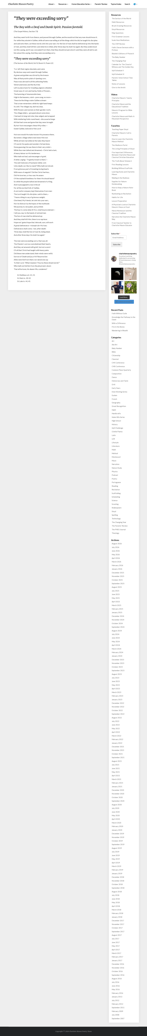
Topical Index (116, 4)
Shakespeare (116, 508)
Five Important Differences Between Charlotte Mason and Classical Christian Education (123, 154)
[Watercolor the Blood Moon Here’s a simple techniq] (130, 274)
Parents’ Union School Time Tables (122, 79)
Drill (113, 384)
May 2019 (116, 859)
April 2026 (116, 558)
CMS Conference (118, 366)
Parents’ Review (101, 4)
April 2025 (116, 602)
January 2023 (117, 699)
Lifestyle (115, 442)
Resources (62, 4)
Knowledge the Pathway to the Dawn (123, 318)
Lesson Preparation (119, 201)
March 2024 (116, 649)
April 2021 (116, 775)
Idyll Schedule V (118, 70)
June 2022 (116, 725)
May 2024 (116, 641)
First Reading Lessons (120, 164)
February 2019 (117, 870)
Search (127, 4)
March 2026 (116, 562)
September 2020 (118, 801)
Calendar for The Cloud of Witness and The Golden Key (123, 65)
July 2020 (115, 808)
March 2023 (116, 692)
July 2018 (115, 895)
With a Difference (119, 323)
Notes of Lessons (118, 84)
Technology (116, 518)
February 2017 (117, 957)
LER (113, 439)
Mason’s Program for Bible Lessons (122, 111)
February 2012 (117, 1004)
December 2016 (118, 964)
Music (114, 461)
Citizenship (116, 355)
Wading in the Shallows (120, 178)
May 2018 (116, 902)
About (51, 4)
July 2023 (115, 678)
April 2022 (116, 732)
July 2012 (115, 1000)
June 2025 (116, 594)
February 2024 (117, 652)
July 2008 (115, 1015)
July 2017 (115, 939)
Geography (116, 403)
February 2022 (117, 739)
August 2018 (117, 892)
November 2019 (118, 837)
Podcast (115, 475)
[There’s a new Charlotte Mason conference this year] (117, 287)
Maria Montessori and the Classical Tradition (122, 212)
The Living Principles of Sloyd (123, 149)
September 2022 (118, 714)
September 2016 (118, 975)
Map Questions (117, 33)
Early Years (116, 388)
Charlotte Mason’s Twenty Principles (122, 99)
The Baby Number (118, 57)
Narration (115, 464)
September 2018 (118, 888)
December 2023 (118, 660)
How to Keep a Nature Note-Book (123, 189)
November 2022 (118, 707)
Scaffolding (116, 493)
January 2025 (117, 612)
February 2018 (117, 913)
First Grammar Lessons (120, 37)
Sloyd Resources (118, 29)
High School (116, 421)
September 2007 (118, 1018)
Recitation (116, 490)
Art (113, 341)
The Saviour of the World (121, 18)
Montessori (116, 457)
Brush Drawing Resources (122, 26)
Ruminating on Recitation (121, 194)
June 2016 (116, 986)
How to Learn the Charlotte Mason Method (122, 140)
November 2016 (118, 968)
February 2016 (117, 993)
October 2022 (117, 710)
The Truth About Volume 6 (122, 161)
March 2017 (116, 953)
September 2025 (118, 583)
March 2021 (116, 779)
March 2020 (116, 823)
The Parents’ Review (119, 526)
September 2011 (118, 1007)
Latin (114, 435)
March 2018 (116, 910)
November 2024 (118, 620)
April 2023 (116, 689)
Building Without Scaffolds (122, 168)
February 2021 (117, 783)
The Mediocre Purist (119, 145)
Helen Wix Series (118, 417)
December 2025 (118, 573)
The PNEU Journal (119, 529)
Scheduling (116, 497)
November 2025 (118, 576)
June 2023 (116, 681)
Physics (115, 471)
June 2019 (116, 855)
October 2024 (117, 623)
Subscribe (115, 233)
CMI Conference (118, 363)
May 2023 (116, 685)
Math (114, 450)
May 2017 (116, 946)
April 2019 (116, 863)
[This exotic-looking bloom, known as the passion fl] (130, 287)
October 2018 (117, 884)
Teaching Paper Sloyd (120, 129)
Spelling (115, 515)
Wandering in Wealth (120, 330)
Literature (116, 446)
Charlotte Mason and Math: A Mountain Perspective (123, 117)
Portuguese (116, 482)
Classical (115, 359)
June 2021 (116, 768)
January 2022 (117, 743)
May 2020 (116, 815)
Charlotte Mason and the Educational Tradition (121, 105)
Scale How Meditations (120, 40)
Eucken (114, 395)
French (114, 399)
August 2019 (117, 848)
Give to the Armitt (119, 87)
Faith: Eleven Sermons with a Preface (123, 48)
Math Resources (118, 22)
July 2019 (115, 852)
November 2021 (118, 750)
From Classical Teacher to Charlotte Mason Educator (122, 224)
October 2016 (117, 971)
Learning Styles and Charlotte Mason (123, 173)
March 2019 (116, 866)
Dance (114, 377)
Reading (115, 486)
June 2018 (116, 899)
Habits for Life (117, 197)
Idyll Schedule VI (118, 74)
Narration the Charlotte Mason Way (124, 218)
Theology (115, 533)
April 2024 (116, 645)
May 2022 (116, 728)
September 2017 (118, 931)
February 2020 (117, 826)
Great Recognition (119, 406)
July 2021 (115, 765)
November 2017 (118, 924)
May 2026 (116, 554)
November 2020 (118, 794)
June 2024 (116, 638)
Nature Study (117, 468)
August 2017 (117, 935)
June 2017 (116, 942)
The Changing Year (119, 61)
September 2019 (118, 844)
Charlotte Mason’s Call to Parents (121, 134)
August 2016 (117, 979)
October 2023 (117, 667)
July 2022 (115, 721)
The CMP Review (118, 44)
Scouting (115, 504)
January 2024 (117, 656)
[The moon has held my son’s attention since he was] (117, 274)
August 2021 (117, 761)
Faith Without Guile (119, 313)
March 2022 (116, 736)
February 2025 (117, 609)
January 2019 (117, 873)
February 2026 (117, 565)
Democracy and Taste (120, 381)
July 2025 (115, 591)
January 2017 (117, 960)
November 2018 (118, 881)
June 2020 (116, 812)
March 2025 (116, 605)
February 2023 (117, 696)
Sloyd (114, 511)
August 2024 (117, 631)
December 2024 (118, 616)
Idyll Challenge (117, 428)
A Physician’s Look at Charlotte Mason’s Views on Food (124, 205)
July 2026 (115, 547)
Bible (114, 352)
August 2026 (117, 544)
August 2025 (117, 587)
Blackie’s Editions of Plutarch (123, 53)
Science (114, 500)
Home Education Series (81, 4)
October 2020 (117, 797)
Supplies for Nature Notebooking (119, 182)
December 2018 (118, 877)
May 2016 (116, 989)
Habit (114, 410)
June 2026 (116, 551)
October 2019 (117, 841)
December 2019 (118, 834)
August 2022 (117, 718)
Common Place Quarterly (121, 370)
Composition (117, 374)
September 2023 (118, 670)
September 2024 (118, 627)
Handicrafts (116, 413)
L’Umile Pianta (117, 432)
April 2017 (116, 950)
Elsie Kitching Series (119, 392)
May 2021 (116, 772)
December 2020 (118, 790)
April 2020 (116, 819)
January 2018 (117, 917)
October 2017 (117, 928)
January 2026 (117, 569)
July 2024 (115, 634)
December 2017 (118, 920)
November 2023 (118, 663)
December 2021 (118, 747)
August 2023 (117, 674)
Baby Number (117, 348)
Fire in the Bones (118, 327)
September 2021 (118, 757)
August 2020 (117, 805)
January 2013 (117, 997)
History (115, 424)
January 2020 (117, 830)
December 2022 (118, 703)
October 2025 (117, 580)
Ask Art (114, 345)
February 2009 (117, 1011)
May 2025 (116, 598)
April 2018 (116, 906)
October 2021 (117, 754)
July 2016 (115, 982)
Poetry (114, 479)
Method (115, 453)
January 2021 (117, 786)
